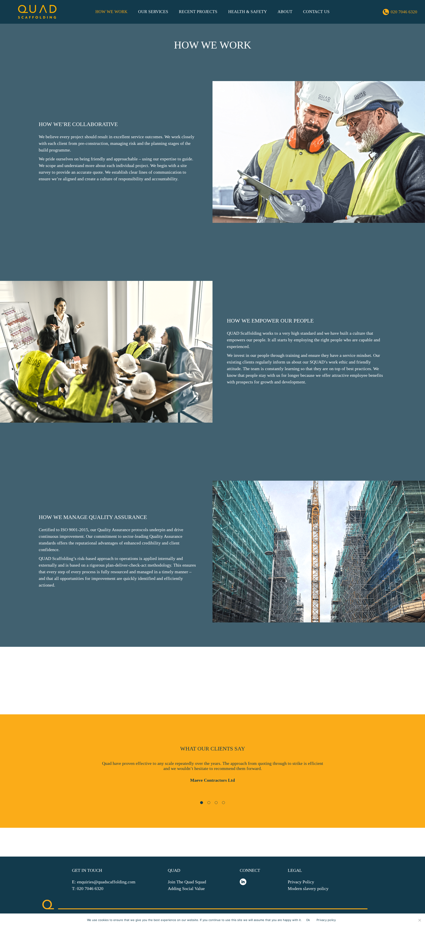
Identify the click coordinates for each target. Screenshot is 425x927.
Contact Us (316, 11)
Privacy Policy (301, 881)
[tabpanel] (212, 780)
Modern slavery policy (308, 888)
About (285, 11)
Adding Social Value (186, 888)
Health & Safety (247, 11)
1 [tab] (202, 803)
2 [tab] (209, 803)
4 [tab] (224, 803)
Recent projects (198, 11)
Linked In (243, 881)
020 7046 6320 (404, 12)
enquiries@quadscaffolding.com (106, 881)
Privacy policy (326, 920)
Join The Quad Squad (187, 881)
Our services (153, 11)
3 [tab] (217, 803)
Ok (308, 920)
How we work (111, 11)
